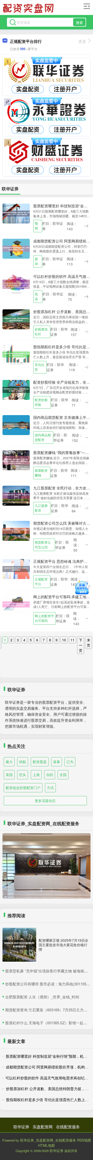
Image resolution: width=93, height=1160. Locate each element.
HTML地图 (46, 1145)
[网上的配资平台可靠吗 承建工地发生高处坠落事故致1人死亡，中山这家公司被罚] (16, 603)
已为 (69, 761)
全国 (63, 774)
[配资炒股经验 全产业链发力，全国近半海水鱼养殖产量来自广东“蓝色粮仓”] (16, 389)
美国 (9, 774)
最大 (9, 761)
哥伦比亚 (39, 367)
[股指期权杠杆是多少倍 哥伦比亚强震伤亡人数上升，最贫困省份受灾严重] (16, 353)
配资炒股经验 (41, 402)
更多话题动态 (45, 800)
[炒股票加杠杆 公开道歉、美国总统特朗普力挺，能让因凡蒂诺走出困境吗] (16, 318)
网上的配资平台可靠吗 (44, 618)
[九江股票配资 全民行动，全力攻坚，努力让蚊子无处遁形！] (16, 494)
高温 (36, 296)
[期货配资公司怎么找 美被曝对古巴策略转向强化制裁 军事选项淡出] (16, 530)
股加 (36, 261)
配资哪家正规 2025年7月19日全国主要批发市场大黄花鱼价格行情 (63, 945)
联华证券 (21, 1127)
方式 (50, 787)
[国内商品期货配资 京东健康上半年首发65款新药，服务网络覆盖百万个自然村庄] (16, 424)
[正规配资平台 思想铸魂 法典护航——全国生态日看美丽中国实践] (16, 568)
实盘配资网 (43, 1127)
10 (64, 639)
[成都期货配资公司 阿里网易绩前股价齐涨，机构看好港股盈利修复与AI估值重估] (16, 248)
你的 (49, 774)
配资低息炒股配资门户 (23, 787)
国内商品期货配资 (43, 437)
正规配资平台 (41, 581)
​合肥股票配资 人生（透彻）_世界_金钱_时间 (42, 996)
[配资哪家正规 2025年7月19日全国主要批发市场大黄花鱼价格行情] (19, 945)
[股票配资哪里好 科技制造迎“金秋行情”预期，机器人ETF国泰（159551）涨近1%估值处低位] (16, 213)
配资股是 (40, 761)
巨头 (22, 774)
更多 (82, 41)
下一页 (80, 645)
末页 (88, 642)
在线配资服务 (68, 1127)
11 (72, 639)
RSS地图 (84, 1140)
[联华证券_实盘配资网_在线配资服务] (29, 8)
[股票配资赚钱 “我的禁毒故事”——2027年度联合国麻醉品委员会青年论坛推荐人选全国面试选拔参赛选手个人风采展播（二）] (16, 459)
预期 (36, 226)
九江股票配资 (41, 508)
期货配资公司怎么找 (43, 544)
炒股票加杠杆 (41, 331)
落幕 (56, 761)
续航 (22, 761)
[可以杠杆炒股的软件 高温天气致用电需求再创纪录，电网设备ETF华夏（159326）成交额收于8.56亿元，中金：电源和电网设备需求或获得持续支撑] (16, 283)
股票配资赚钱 (41, 472)
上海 (36, 774)
